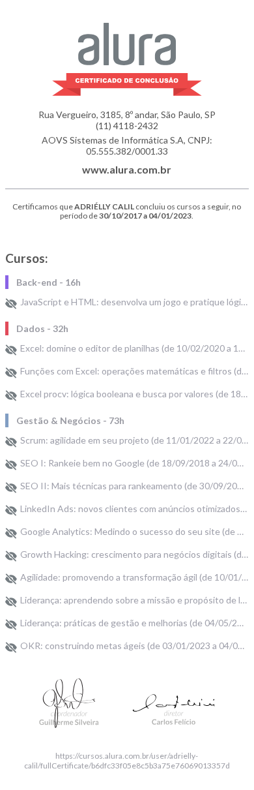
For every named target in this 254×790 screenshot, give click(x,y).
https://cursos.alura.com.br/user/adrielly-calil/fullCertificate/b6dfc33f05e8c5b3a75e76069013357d (127, 760)
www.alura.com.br (126, 169)
